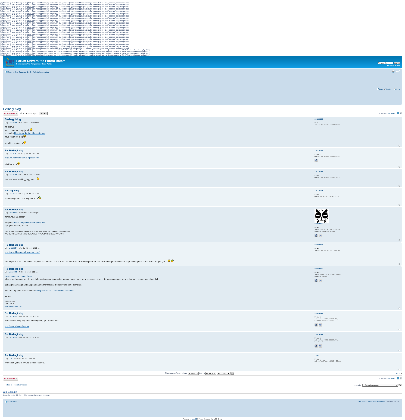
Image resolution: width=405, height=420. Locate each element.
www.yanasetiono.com (45, 290)
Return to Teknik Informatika (16, 385)
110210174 (13, 316)
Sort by (202, 373)
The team (361, 402)
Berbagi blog (12, 109)
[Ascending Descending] (225, 373)
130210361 (13, 153)
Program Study (25, 72)
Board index (12, 72)
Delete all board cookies (376, 402)
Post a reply (7, 112)
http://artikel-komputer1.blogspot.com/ (22, 252)
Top (399, 146)
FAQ (381, 89)
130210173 (13, 194)
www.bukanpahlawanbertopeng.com (29, 222)
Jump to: (358, 385)
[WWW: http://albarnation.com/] (316, 325)
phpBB (194, 419)
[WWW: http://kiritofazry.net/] (316, 160)
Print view (393, 71)
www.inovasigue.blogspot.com (18, 276)
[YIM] (320, 235)
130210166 (13, 123)
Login (398, 89)
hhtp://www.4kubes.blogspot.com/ (29, 133)
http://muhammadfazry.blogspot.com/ (22, 158)
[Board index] (10, 62)
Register (389, 89)
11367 (11, 358)
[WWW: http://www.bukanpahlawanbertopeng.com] (316, 235)
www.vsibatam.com (65, 290)
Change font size (398, 71)
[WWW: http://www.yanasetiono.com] (316, 280)
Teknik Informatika (41, 72)
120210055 (13, 272)
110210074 (13, 248)
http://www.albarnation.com (17, 326)
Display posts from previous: (176, 373)
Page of (390, 113)
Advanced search (393, 65)
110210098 (13, 213)
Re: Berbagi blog (14, 150)
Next (398, 373)
